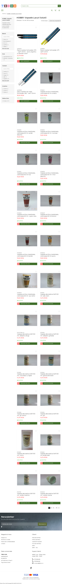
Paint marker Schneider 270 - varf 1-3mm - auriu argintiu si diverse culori (26, 51)
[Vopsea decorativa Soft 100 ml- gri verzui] (27, 400)
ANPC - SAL (35, 547)
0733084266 (37, 559)
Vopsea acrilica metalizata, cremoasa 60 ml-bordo (26, 255)
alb (4, 77)
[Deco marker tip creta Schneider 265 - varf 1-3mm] (27, 78)
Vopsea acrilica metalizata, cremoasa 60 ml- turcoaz (49, 132)
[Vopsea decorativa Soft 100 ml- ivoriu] (27, 440)
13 (56, 507)
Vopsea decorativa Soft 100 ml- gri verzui (26, 414)
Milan (5, 46)
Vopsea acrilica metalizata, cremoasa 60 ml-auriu (49, 255)
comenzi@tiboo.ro (38, 563)
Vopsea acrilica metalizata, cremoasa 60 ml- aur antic (26, 295)
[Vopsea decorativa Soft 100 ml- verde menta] (50, 480)
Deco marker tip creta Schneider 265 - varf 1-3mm (26, 92)
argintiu (5, 78)
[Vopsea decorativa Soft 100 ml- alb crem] (50, 281)
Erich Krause (7, 41)
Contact (3, 543)
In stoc (5, 101)
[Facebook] (31, 568)
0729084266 (37, 561)
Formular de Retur (36, 543)
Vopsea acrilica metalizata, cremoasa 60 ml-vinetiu (49, 92)
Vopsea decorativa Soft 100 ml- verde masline (26, 494)
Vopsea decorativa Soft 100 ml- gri (49, 414)
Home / (4, 13)
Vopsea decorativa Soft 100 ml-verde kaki (49, 454)
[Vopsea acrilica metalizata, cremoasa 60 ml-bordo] (27, 241)
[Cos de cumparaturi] (59, 10)
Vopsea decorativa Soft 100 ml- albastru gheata (49, 335)
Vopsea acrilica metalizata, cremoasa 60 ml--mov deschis (49, 174)
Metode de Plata (36, 537)
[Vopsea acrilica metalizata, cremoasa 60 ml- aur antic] (27, 281)
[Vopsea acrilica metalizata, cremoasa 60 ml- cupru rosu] (27, 201)
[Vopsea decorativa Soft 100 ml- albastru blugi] (27, 320)
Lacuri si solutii (5, 26)
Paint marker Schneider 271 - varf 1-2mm (50, 51)
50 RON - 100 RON (8, 58)
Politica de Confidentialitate (41, 526)
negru (5, 75)
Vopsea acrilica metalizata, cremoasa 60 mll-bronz (49, 215)
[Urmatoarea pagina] (59, 508)
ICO (5, 43)
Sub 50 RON (7, 56)
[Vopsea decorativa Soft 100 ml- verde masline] (27, 480)
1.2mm (5, 92)
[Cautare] (59, 6)
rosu (5, 73)
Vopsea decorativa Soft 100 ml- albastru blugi (26, 335)
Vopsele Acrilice (6, 22)
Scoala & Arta (5, 27)
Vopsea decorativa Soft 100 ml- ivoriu (26, 454)
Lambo (5, 44)
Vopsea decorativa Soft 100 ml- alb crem (49, 295)
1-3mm (5, 88)
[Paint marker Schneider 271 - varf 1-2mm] (50, 36)
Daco (5, 39)
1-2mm (5, 90)
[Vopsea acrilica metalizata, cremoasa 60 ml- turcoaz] (50, 118)
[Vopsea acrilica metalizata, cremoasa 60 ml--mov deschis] (50, 159)
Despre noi (4, 537)
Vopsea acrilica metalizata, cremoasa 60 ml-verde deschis (26, 133)
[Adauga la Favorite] (36, 27)
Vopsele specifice (6, 24)
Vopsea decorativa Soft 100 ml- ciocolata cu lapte (26, 374)
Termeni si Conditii (5, 539)
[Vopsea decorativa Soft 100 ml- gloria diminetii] (50, 360)
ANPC (33, 545)
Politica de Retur (36, 539)
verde (5, 71)
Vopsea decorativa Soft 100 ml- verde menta (49, 494)
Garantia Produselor (37, 541)
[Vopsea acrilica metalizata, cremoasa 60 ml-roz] (27, 159)
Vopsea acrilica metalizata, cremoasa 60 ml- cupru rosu (26, 215)
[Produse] (2, 11)
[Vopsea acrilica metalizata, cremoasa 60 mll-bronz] (50, 201)
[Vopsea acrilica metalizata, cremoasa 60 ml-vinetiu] (50, 78)
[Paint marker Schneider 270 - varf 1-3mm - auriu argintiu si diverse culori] (27, 36)
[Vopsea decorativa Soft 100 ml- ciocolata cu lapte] (27, 360)
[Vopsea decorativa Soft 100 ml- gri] (50, 400)
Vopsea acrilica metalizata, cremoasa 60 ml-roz (26, 173)
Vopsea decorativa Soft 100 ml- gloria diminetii (49, 374)
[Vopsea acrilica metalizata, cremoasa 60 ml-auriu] (50, 241)
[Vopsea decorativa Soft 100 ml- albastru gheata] (50, 320)
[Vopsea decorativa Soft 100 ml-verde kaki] (50, 440)
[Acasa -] (8, 6)
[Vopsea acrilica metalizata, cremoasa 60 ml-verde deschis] (27, 118)
